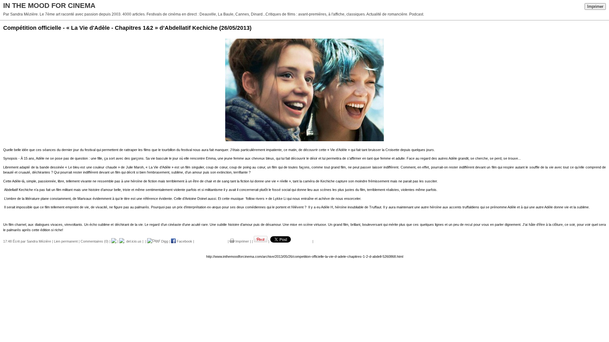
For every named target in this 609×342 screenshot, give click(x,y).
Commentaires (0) (94, 241)
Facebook (184, 241)
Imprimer (595, 6)
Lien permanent (66, 241)
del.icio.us (132, 241)
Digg (164, 241)
